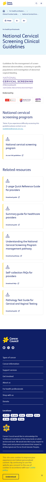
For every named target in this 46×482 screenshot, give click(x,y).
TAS (7, 419)
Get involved (8, 376)
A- (17, 20)
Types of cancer (9, 357)
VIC (15, 419)
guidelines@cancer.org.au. (13, 128)
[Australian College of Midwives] (38, 100)
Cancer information (11, 363)
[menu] (41, 3)
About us (6, 382)
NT (23, 415)
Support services (10, 370)
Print (9, 20)
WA (22, 419)
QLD (30, 415)
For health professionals (13, 389)
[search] (36, 3)
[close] (42, 475)
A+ (24, 20)
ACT (7, 415)
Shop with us (8, 395)
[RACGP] (10, 100)
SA (38, 415)
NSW (15, 415)
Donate (6, 401)
